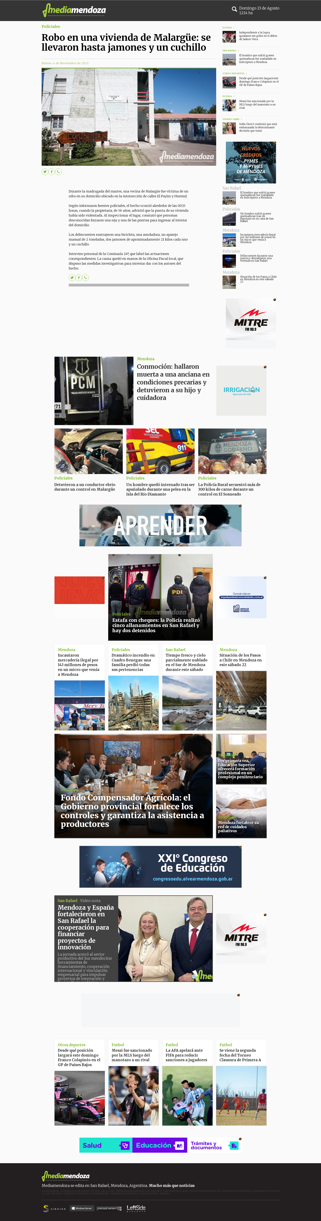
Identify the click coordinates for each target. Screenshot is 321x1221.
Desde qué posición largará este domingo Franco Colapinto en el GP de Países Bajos (259, 82)
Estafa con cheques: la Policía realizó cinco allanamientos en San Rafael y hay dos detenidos (156, 625)
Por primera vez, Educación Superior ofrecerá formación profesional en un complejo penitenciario (240, 768)
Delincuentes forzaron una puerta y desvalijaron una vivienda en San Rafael (256, 258)
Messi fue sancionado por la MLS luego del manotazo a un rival (257, 104)
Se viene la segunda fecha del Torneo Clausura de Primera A (240, 1055)
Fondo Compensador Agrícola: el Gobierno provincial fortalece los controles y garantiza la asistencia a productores (132, 811)
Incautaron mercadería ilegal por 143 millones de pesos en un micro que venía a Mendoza (258, 238)
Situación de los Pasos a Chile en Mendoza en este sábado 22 (258, 279)
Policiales (51, 26)
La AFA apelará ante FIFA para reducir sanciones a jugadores (186, 1055)
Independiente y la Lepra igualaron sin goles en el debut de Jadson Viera (258, 36)
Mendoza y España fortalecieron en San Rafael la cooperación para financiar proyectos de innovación (86, 927)
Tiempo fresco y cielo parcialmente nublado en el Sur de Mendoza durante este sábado (186, 662)
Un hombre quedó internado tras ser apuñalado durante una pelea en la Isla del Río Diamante (160, 489)
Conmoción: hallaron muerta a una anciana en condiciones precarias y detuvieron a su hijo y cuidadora (173, 382)
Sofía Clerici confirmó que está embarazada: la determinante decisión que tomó (258, 127)
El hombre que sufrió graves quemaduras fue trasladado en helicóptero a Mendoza (257, 195)
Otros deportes (71, 1045)
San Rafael (175, 649)
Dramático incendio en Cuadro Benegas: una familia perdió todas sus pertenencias (133, 662)
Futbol (226, 1045)
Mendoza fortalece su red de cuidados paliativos (238, 826)
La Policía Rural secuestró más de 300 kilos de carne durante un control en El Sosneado (229, 489)
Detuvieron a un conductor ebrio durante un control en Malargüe (84, 487)
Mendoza (145, 359)
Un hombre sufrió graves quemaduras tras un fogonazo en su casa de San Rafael (257, 217)
